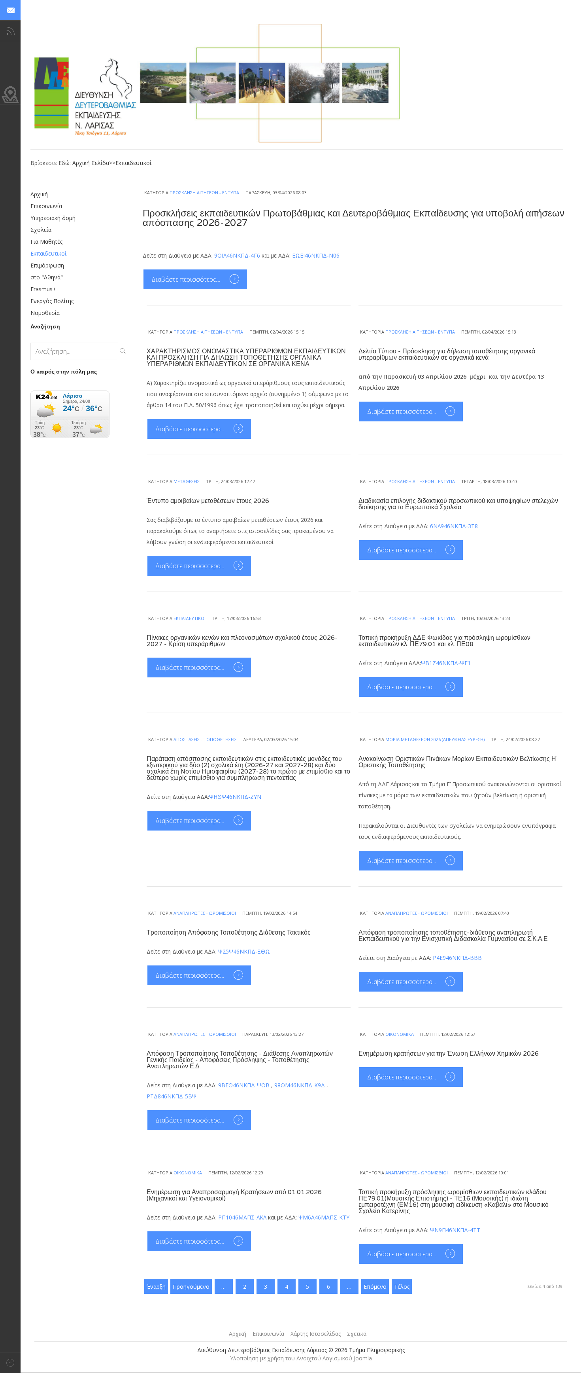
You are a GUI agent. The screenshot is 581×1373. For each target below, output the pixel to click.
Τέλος (401, 1286)
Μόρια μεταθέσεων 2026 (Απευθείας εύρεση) (435, 739)
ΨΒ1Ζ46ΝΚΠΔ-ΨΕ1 (446, 663)
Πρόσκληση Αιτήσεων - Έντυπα (204, 192)
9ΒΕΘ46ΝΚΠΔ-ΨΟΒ (244, 1085)
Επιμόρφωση (47, 265)
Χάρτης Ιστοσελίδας (315, 1333)
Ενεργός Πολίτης (52, 301)
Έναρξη (156, 1286)
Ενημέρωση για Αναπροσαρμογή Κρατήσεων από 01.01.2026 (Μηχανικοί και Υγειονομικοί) (234, 1195)
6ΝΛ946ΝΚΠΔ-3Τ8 (454, 526)
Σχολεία (40, 229)
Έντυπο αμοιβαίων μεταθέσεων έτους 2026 (208, 501)
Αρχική (39, 194)
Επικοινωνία (46, 206)
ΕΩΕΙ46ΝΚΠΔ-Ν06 (316, 255)
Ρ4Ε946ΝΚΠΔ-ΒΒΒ (457, 957)
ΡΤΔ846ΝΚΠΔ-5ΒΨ (171, 1096)
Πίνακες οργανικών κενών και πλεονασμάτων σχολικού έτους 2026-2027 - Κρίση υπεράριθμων (242, 641)
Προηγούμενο (191, 1286)
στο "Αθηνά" (46, 277)
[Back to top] (10, 1362)
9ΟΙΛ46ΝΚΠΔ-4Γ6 (237, 255)
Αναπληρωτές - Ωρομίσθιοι (205, 913)
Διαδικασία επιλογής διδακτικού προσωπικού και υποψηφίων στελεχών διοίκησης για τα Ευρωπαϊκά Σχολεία (458, 504)
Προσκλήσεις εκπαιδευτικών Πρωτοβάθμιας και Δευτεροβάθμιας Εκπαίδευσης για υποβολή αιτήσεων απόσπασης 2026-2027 (353, 218)
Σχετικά (356, 1333)
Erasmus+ (43, 289)
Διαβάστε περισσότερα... (186, 279)
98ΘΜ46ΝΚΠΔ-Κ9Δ (299, 1085)
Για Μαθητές (46, 241)
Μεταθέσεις (187, 481)
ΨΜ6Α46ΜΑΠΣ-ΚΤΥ (323, 1217)
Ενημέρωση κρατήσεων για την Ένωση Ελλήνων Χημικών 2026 (448, 1054)
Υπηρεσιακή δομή (52, 218)
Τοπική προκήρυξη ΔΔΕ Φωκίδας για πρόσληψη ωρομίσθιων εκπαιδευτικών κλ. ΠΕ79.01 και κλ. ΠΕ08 (444, 641)
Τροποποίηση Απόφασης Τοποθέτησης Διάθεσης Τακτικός (229, 933)
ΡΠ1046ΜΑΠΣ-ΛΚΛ (242, 1217)
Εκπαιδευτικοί (133, 163)
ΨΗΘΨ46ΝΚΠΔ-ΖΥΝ (235, 796)
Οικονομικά (399, 1034)
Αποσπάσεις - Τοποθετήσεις (205, 739)
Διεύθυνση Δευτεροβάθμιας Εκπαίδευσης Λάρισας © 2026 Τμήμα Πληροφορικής (301, 1350)
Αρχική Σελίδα (90, 163)
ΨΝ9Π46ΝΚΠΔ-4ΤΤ (455, 1230)
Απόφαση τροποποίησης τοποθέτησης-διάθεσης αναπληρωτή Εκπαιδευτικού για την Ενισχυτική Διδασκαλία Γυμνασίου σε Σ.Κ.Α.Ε (453, 936)
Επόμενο (375, 1286)
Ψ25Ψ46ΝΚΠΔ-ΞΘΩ (244, 951)
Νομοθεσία (45, 313)
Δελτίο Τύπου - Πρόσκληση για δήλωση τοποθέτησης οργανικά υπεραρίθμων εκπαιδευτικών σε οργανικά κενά (446, 354)
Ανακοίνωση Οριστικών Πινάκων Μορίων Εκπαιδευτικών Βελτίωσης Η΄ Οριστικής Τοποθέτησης (458, 762)
